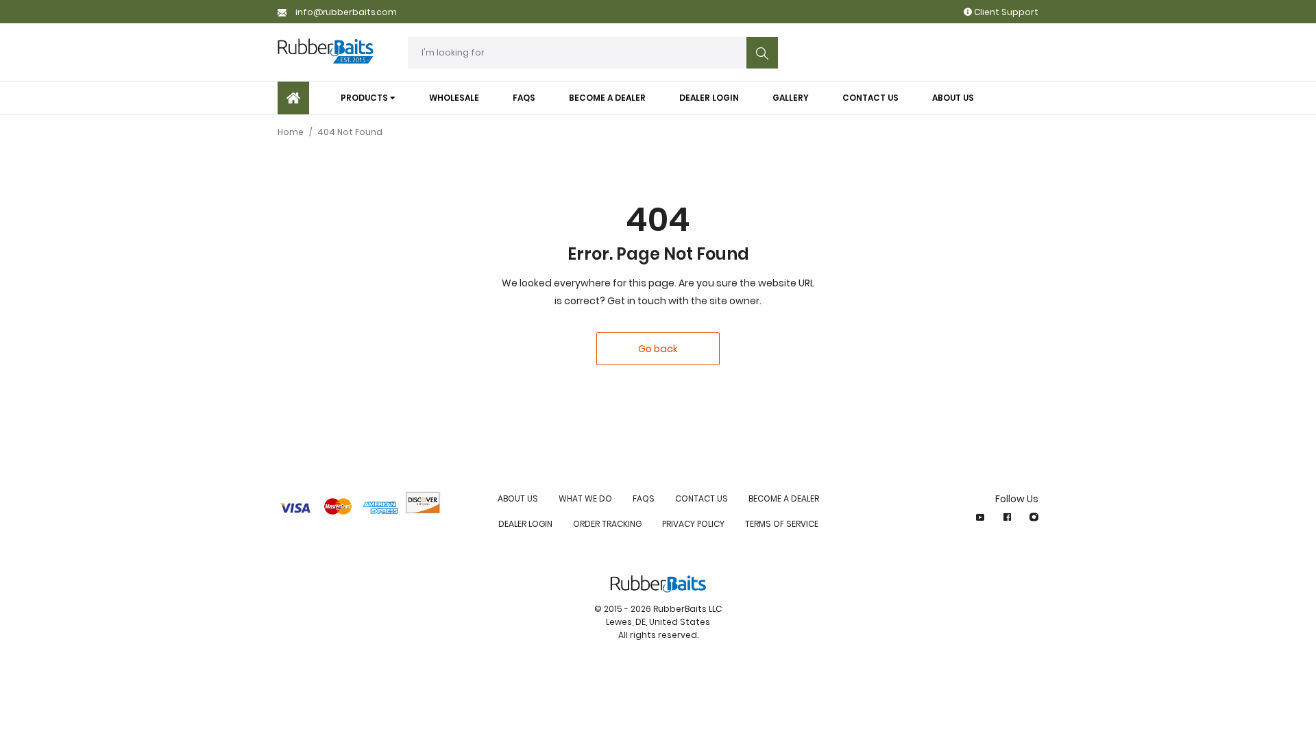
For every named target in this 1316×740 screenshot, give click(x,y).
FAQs (644, 498)
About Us (518, 498)
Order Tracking (607, 524)
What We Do (585, 498)
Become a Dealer (783, 498)
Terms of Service (781, 524)
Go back (658, 349)
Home (291, 132)
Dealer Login (525, 524)
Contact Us (701, 498)
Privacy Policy (693, 524)
